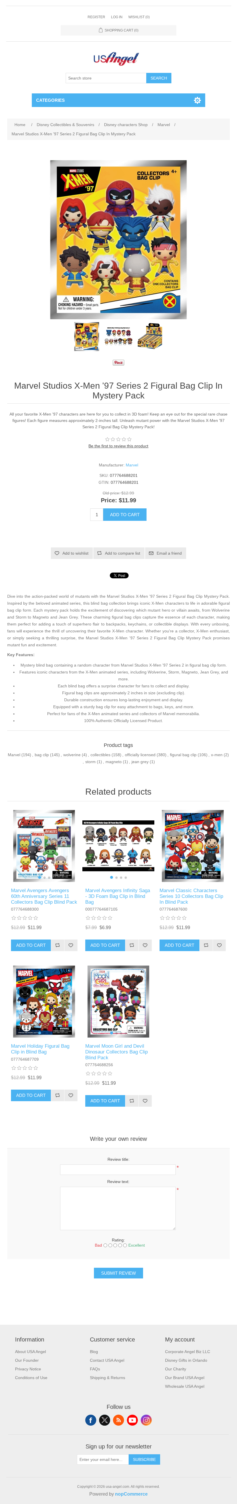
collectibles (100, 754)
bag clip (42, 754)
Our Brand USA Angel (184, 1377)
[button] (39, 877)
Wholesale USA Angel (184, 1386)
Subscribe (144, 1459)
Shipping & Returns (107, 1377)
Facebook (90, 1420)
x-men (217, 754)
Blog (94, 1351)
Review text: (118, 1181)
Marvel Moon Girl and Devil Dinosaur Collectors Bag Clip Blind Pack (116, 1052)
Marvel (132, 465)
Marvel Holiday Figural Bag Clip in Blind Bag (40, 1049)
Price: (109, 500)
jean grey (140, 761)
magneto (113, 761)
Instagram (146, 1420)
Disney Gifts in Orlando (186, 1360)
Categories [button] (50, 100)
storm (90, 761)
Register (96, 17)
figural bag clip (183, 754)
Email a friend (169, 553)
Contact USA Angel (107, 1360)
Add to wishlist (75, 553)
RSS (118, 1420)
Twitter (104, 1420)
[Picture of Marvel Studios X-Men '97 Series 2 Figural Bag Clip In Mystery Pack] (86, 336)
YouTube (132, 1420)
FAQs (95, 1369)
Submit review (118, 1273)
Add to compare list (122, 553)
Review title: (118, 1159)
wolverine (72, 754)
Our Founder (27, 1360)
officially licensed (140, 754)
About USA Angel (30, 1351)
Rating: (118, 1240)
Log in (117, 17)
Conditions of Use (31, 1377)
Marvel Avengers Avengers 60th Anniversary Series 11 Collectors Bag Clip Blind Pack (44, 896)
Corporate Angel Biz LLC (187, 1351)
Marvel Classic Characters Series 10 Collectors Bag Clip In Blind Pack (191, 896)
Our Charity (175, 1369)
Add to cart (125, 514)
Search (159, 78)
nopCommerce (131, 1494)
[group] (44, 846)
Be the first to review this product (118, 446)
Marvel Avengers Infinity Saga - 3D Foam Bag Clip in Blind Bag (117, 896)
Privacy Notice (28, 1369)
